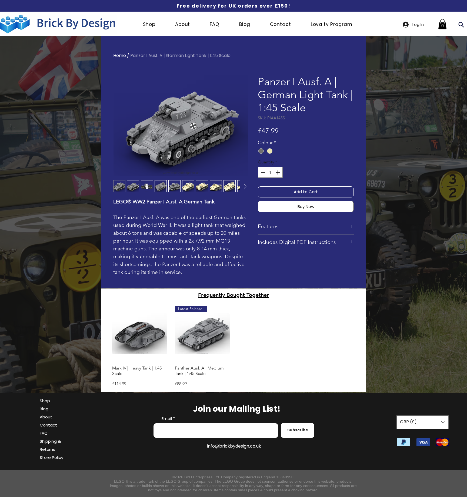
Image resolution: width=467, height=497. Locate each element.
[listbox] (422, 422)
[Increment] (278, 172)
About (46, 417)
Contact (48, 425)
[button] (442, 24)
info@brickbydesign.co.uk (234, 446)
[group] (233, 346)
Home (119, 55)
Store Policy (51, 457)
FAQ (44, 433)
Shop (45, 401)
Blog (44, 409)
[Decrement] (262, 172)
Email (167, 419)
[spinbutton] (270, 172)
